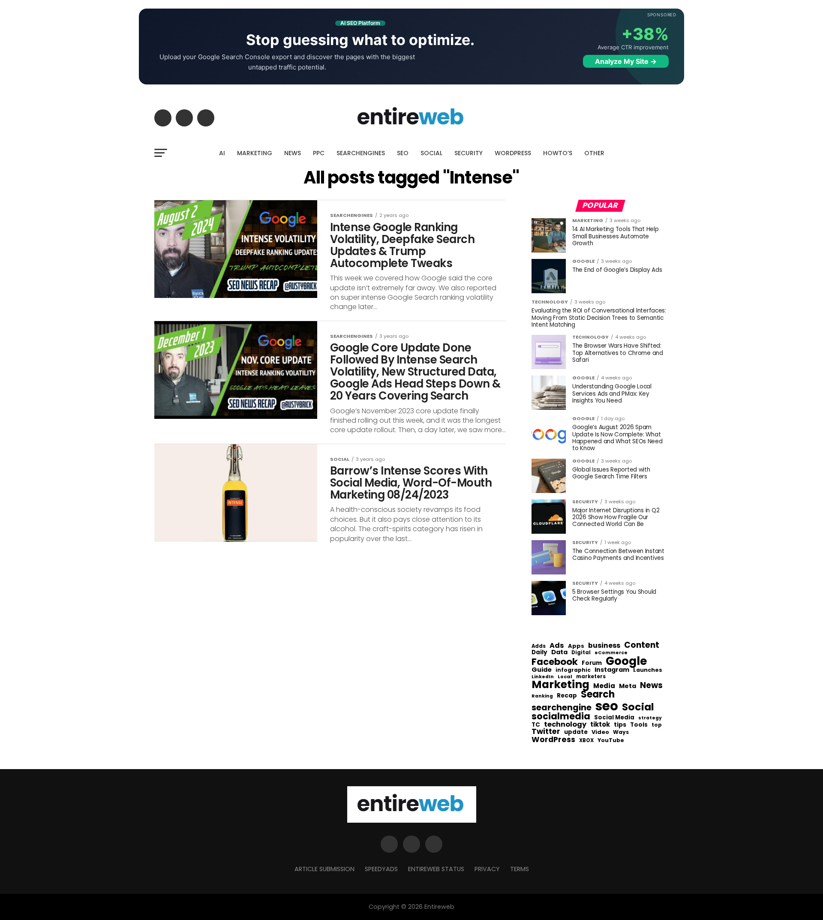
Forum (592, 663)
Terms (519, 869)
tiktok (600, 725)
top (657, 725)
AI (222, 153)
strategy (650, 718)
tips (620, 725)
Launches (647, 670)
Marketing (560, 684)
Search (598, 694)
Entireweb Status (436, 869)
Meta (627, 686)
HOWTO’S (557, 153)
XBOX (586, 740)
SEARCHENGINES (360, 153)
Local (565, 676)
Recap (567, 696)
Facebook (555, 661)
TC (536, 725)
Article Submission (324, 869)
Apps (576, 646)
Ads (557, 645)
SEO (402, 153)
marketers (591, 676)
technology (565, 724)
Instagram (612, 670)
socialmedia (561, 716)
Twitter (546, 732)
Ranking (542, 696)
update (576, 732)
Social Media (614, 717)
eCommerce (611, 653)
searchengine (562, 708)
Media (604, 685)
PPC (318, 153)
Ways (621, 732)
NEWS (292, 153)
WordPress (553, 739)
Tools (639, 725)
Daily (539, 652)
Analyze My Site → (626, 61)
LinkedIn (543, 677)
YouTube (611, 740)
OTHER (594, 153)
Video (600, 732)
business (604, 645)
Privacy (487, 869)
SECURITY (468, 153)
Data (559, 652)
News (651, 686)
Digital (581, 652)
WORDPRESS (513, 153)
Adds (539, 646)
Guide (542, 670)
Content (641, 645)
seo (606, 706)
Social (638, 707)
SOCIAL (431, 153)
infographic (573, 670)
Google (626, 661)
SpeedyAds (381, 869)
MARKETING (254, 153)
